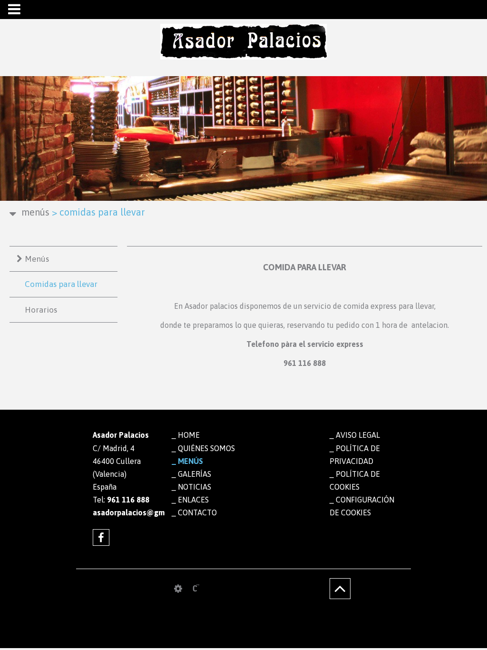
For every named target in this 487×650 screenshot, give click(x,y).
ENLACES (193, 499)
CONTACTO (197, 512)
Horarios (41, 310)
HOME (189, 435)
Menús (37, 259)
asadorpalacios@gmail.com (125, 512)
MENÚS (35, 212)
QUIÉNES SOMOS (206, 448)
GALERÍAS (194, 474)
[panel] (178, 588)
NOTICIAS (194, 487)
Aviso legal (358, 435)
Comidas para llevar (61, 284)
